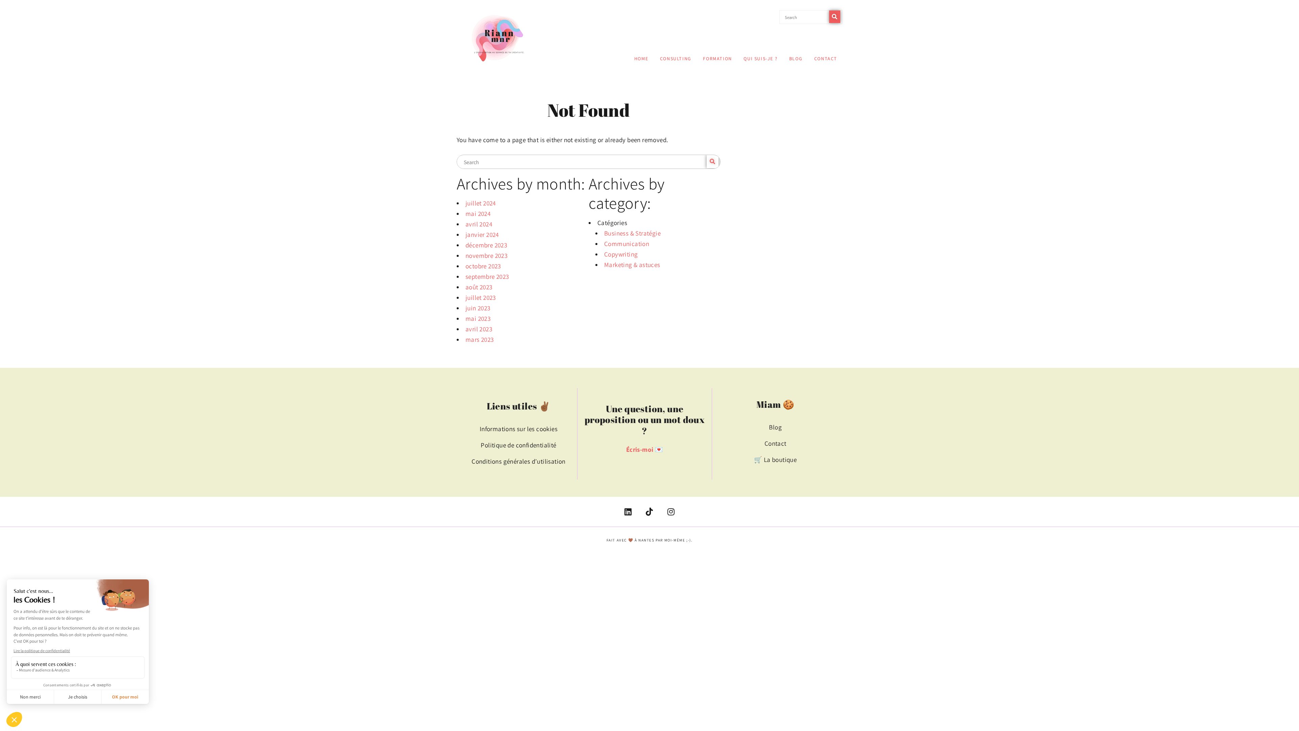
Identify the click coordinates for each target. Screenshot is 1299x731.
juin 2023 (478, 308)
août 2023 (479, 287)
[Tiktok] (649, 512)
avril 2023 (478, 329)
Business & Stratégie (632, 233)
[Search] (834, 16)
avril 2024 (478, 224)
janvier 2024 (482, 234)
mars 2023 (479, 339)
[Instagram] (671, 512)
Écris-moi (640, 449)
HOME (641, 59)
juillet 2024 (480, 203)
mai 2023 (478, 318)
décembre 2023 (486, 245)
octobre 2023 (483, 266)
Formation (717, 59)
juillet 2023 (480, 297)
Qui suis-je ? (760, 59)
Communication (626, 244)
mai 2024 (478, 213)
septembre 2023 (487, 276)
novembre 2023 (486, 255)
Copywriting (621, 254)
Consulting (675, 59)
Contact (825, 59)
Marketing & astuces (632, 265)
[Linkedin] (628, 512)
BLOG (795, 59)
